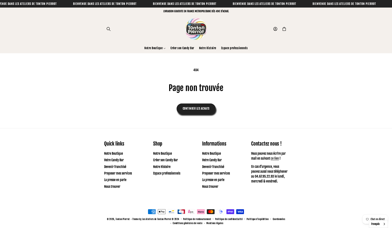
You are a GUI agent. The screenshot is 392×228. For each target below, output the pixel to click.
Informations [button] (214, 144)
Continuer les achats (196, 108)
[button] (108, 28)
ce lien (275, 158)
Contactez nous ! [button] (266, 144)
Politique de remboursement (197, 219)
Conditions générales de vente (187, 223)
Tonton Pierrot (123, 219)
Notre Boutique (113, 153)
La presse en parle (115, 180)
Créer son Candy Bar (165, 160)
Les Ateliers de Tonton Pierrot (157, 219)
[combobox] (378, 224)
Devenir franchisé (115, 167)
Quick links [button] (114, 144)
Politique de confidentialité (229, 219)
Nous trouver (112, 187)
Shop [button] (157, 144)
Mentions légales (214, 223)
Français (375, 224)
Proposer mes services (118, 173)
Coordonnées (279, 219)
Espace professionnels (166, 173)
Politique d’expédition (257, 219)
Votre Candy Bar (114, 160)
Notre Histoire (161, 167)
